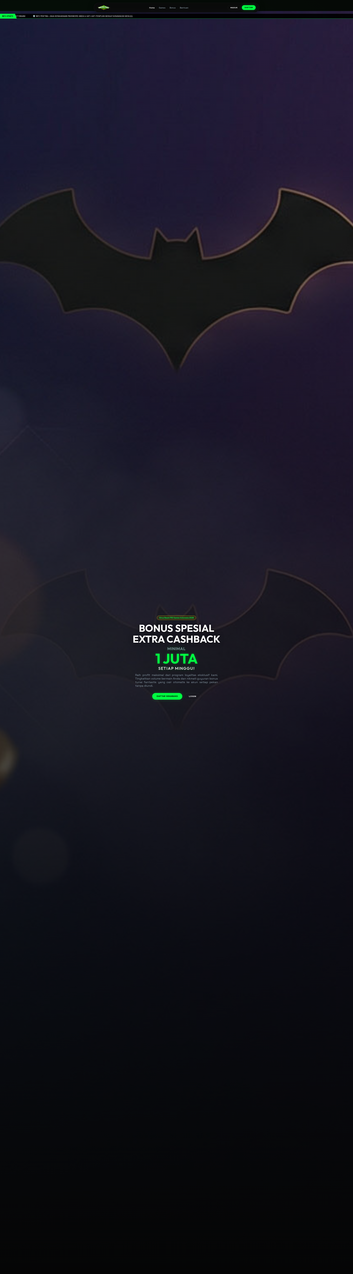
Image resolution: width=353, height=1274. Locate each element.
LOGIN (192, 696)
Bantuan (184, 7)
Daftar (249, 7)
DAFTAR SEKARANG (167, 696)
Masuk (234, 7)
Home (152, 7)
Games (162, 7)
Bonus (173, 7)
